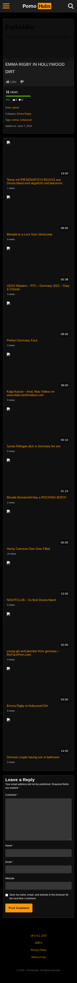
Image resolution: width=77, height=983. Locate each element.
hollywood (26, 120)
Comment (11, 794)
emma (15, 120)
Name (9, 845)
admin (15, 107)
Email (9, 862)
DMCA (38, 942)
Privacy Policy (38, 950)
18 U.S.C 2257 (38, 935)
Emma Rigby (24, 113)
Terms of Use (38, 957)
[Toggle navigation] (6, 6)
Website (9, 878)
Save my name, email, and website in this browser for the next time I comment (39, 896)
